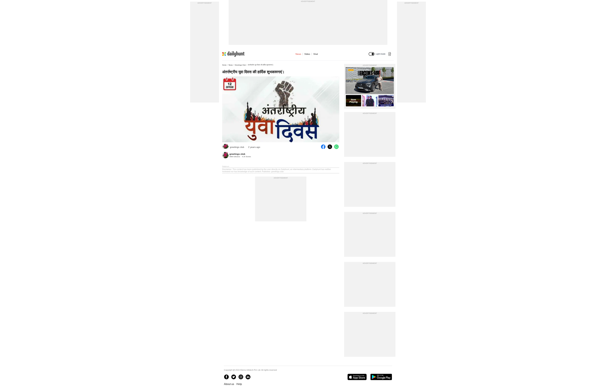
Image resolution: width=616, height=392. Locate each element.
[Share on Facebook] (323, 147)
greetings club (240, 65)
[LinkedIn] (248, 377)
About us (229, 384)
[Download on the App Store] (357, 377)
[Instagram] (240, 377)
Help (239, 384)
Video (307, 54)
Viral (315, 54)
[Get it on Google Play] (381, 377)
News (298, 54)
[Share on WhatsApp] (336, 147)
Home (224, 65)
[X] (233, 377)
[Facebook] (226, 377)
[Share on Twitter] (330, 147)
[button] (371, 54)
